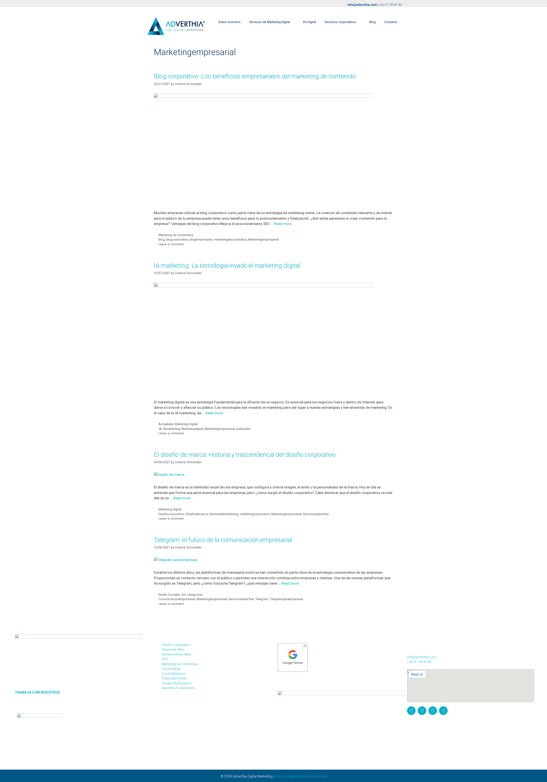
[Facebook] (422, 710)
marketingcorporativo (255, 514)
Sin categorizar (192, 595)
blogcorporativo (177, 239)
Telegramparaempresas (286, 599)
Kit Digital (309, 22)
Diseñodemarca (197, 514)
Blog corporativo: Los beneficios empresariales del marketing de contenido (255, 76)
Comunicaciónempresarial (177, 599)
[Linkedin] (443, 710)
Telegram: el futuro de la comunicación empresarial (223, 540)
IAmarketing (171, 429)
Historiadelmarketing (223, 514)
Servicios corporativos (340, 22)
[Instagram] (411, 710)
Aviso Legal (283, 776)
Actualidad (166, 424)
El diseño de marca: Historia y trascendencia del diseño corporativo (244, 454)
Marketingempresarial (263, 239)
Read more (282, 224)
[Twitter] (432, 710)
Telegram (261, 599)
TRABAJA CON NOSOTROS (37, 692)
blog (162, 239)
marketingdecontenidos (230, 239)
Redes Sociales (169, 595)
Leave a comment (171, 244)
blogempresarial (201, 239)
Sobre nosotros (229, 22)
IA (160, 429)
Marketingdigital (192, 429)
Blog (372, 22)
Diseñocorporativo (171, 514)
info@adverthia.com (362, 4)
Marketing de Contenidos (176, 235)
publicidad (243, 429)
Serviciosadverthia (316, 514)
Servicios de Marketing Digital (269, 22)
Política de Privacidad (310, 776)
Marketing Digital (186, 424)
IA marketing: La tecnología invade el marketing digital (227, 265)
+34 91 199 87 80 (390, 4)
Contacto (390, 22)
